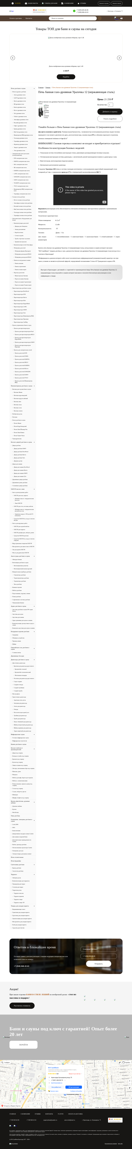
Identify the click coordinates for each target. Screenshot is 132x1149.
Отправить (99, 964)
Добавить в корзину (110, 112)
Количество (102, 105)
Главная (40, 87)
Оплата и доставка (15, 18)
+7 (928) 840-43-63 (82, 12)
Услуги (17, 3)
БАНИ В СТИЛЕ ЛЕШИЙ (37, 994)
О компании (68, 3)
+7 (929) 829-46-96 (82, 10)
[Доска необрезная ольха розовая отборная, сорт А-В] (66, 38)
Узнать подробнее (110, 119)
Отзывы (83, 3)
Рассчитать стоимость (22, 1006)
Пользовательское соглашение (111, 1143)
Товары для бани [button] (51, 3)
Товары (47, 87)
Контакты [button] (29, 18)
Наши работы (33, 3)
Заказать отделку (104, 3)
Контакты (49, 1114)
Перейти (66, 77)
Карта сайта (120, 1143)
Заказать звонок (116, 3)
